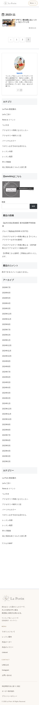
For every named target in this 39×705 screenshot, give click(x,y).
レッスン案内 (7, 637)
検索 (3, 202)
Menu (32, 3)
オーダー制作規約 (8, 691)
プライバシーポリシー (9, 696)
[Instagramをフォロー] (21, 90)
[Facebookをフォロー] (18, 90)
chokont (5, 652)
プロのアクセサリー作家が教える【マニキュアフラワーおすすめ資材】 (19, 238)
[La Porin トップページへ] (9, 3)
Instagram (5, 670)
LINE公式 (5, 665)
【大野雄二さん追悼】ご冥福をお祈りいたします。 (19, 254)
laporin (19, 73)
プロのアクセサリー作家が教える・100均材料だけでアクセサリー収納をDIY (19, 246)
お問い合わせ (7, 675)
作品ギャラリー (7, 647)
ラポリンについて (8, 632)
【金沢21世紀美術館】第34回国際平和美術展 (19, 224)
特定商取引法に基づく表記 (11, 686)
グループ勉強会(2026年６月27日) (15, 231)
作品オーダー (7, 642)
